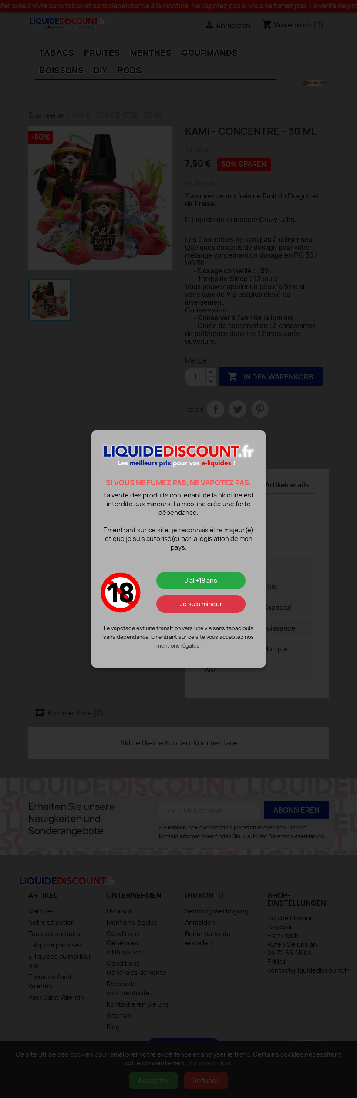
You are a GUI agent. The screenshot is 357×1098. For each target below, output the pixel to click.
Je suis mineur (201, 604)
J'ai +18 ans (201, 580)
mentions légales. (178, 645)
